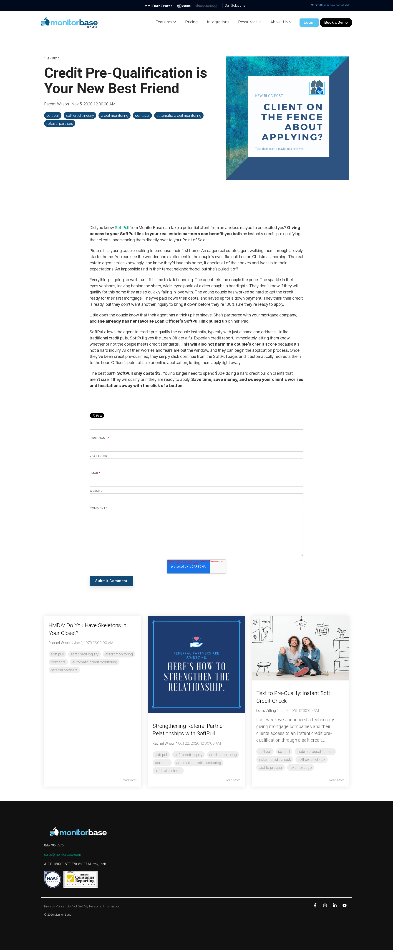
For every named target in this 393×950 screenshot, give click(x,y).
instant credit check (275, 759)
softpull (284, 751)
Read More (129, 780)
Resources (247, 22)
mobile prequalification (315, 751)
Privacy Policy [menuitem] (54, 906)
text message (300, 767)
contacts (142, 115)
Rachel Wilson (57, 104)
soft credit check (311, 759)
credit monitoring (114, 115)
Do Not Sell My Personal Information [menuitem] (93, 906)
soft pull (52, 115)
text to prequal (270, 767)
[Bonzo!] (184, 5)
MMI (347, 5)
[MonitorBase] (206, 5)
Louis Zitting (266, 710)
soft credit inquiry (80, 115)
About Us (278, 22)
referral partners (59, 123)
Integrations (218, 22)
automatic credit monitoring (178, 115)
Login (309, 22)
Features (164, 22)
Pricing (191, 22)
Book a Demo (336, 22)
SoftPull (121, 227)
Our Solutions (235, 5)
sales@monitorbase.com (62, 854)
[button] (316, 905)
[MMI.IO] (158, 5)
